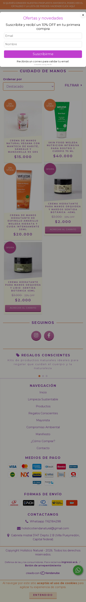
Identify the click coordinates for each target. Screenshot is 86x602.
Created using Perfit (43, 64)
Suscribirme (43, 54)
